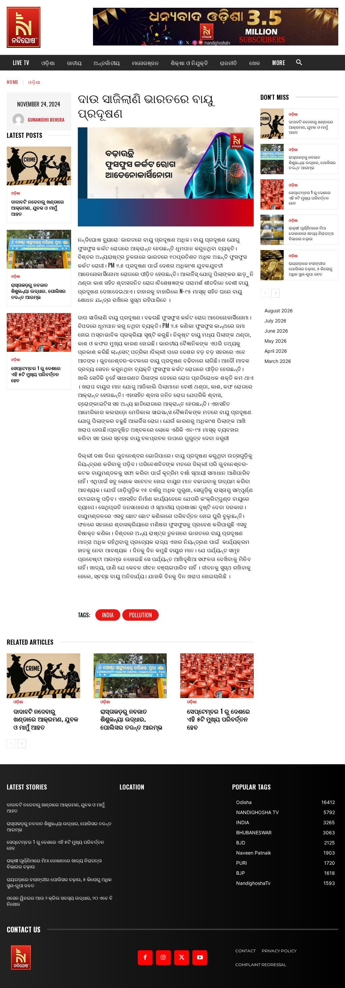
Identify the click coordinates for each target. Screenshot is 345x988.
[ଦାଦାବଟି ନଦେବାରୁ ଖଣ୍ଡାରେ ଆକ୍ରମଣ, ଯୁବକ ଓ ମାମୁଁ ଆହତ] (39, 166)
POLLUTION (140, 615)
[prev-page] (11, 743)
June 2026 (276, 331)
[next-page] (22, 743)
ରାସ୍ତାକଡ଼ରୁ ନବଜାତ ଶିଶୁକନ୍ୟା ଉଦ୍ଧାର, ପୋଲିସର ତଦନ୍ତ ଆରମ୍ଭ (38, 290)
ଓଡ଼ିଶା (34, 81)
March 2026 (277, 361)
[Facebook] (145, 957)
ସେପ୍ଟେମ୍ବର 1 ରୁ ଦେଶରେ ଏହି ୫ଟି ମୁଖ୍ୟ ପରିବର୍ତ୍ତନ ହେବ (36, 373)
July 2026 (275, 320)
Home (13, 81)
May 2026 (275, 341)
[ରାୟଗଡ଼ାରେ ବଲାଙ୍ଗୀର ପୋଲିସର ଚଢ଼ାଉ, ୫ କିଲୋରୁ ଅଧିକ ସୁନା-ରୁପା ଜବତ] (272, 265)
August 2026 (278, 310)
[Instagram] (163, 957)
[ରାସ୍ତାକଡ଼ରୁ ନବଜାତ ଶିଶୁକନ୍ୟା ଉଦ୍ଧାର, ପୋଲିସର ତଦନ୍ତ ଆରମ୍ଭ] (39, 249)
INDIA (108, 615)
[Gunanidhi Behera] (20, 119)
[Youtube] (199, 957)
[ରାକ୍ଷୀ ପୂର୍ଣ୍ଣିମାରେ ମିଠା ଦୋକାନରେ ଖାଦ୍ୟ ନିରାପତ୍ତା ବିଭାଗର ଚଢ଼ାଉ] (272, 230)
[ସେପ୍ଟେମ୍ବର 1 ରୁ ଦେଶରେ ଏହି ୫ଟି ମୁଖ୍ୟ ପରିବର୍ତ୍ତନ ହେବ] (39, 332)
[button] (299, 63)
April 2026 (275, 351)
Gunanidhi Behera (46, 119)
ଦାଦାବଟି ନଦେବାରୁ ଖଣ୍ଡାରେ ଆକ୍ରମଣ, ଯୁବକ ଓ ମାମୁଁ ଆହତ (37, 207)
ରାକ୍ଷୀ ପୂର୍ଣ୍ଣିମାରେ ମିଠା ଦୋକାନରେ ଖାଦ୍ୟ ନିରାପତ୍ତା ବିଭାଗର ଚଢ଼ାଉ (311, 233)
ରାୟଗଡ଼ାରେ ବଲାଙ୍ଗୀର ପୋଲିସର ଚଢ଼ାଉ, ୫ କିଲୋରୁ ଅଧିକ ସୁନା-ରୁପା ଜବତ (310, 268)
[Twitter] (181, 957)
